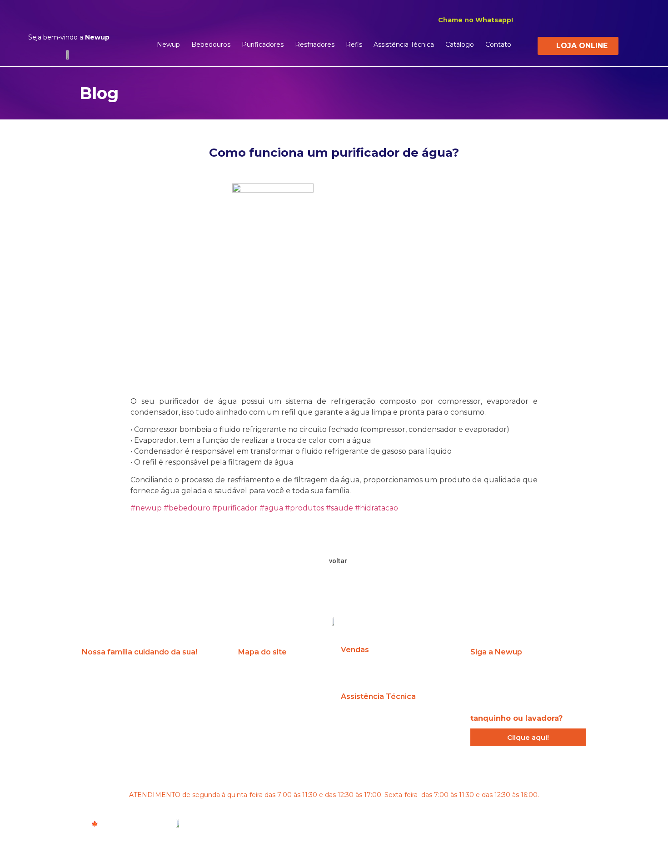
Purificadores (263, 44)
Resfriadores (314, 44)
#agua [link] (271, 508)
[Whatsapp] (564, 674)
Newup (168, 44)
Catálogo (459, 44)
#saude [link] (339, 508)
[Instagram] (550, 19)
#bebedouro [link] (187, 508)
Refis (354, 44)
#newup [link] (146, 508)
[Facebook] (566, 19)
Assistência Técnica (404, 44)
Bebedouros (210, 44)
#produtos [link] (304, 508)
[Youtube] (599, 19)
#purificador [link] (235, 508)
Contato (498, 44)
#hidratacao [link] (376, 508)
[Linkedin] (583, 19)
